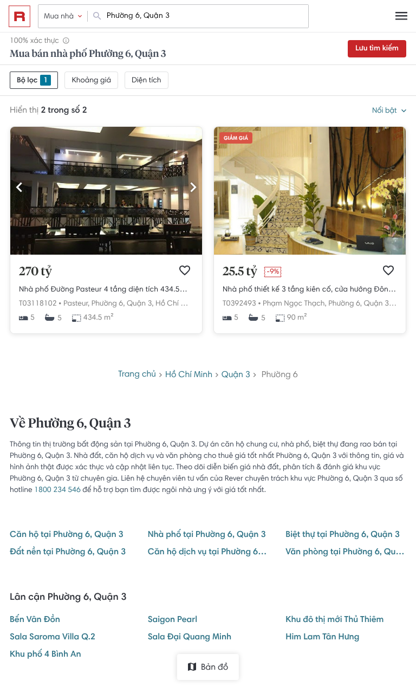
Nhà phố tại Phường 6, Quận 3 (207, 535)
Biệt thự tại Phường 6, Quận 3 (342, 535)
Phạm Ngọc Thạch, (295, 304)
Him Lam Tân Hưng (322, 637)
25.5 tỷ (240, 272)
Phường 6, (108, 304)
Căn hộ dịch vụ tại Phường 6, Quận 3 (208, 552)
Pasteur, (76, 304)
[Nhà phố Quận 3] (310, 253)
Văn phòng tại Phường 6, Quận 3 (345, 552)
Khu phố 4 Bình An (45, 655)
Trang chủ (137, 375)
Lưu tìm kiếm (377, 49)
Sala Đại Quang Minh (190, 637)
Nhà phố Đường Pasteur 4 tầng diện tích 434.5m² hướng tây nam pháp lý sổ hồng (106, 290)
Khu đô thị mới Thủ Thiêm (334, 620)
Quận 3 (236, 375)
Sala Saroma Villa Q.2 (52, 637)
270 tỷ (35, 272)
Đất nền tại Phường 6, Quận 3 (68, 552)
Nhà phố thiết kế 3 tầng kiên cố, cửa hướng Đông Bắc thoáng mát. (310, 290)
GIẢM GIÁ (236, 138)
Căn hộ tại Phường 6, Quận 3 (66, 535)
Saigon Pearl (173, 620)
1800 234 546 (57, 490)
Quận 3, (140, 304)
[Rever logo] (19, 16)
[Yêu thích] (184, 270)
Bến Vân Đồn (35, 620)
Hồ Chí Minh (176, 304)
